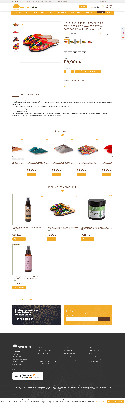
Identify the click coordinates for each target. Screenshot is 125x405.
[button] (15, 95)
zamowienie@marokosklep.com (63, 1)
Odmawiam (100, 401)
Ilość (67, 68)
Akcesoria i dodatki (76, 12)
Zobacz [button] (18, 174)
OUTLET (62, 14)
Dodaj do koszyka (89, 71)
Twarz (35, 12)
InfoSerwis (100, 394)
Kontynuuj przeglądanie (23, 299)
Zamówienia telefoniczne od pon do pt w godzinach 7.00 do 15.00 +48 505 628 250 (32, 1)
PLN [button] (110, 1)
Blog (108, 12)
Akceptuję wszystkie (115, 401)
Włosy (50, 12)
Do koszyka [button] (20, 239)
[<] (12, 157)
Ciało (42, 12)
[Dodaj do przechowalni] (23, 24)
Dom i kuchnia (61, 12)
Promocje (18, 12)
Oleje (27, 12)
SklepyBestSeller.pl (108, 394)
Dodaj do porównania (97, 86)
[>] (112, 157)
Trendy (100, 12)
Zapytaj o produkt (85, 86)
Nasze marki (90, 12)
